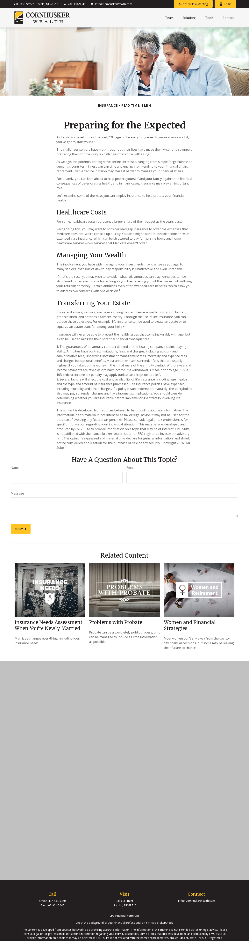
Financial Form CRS (127, 915)
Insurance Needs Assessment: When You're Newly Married (49, 625)
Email (130, 468)
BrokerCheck (165, 922)
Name (15, 468)
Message (17, 493)
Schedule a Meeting (195, 4)
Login (227, 4)
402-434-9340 (76, 4)
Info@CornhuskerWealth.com (113, 4)
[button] (169, 18)
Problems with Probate (115, 622)
